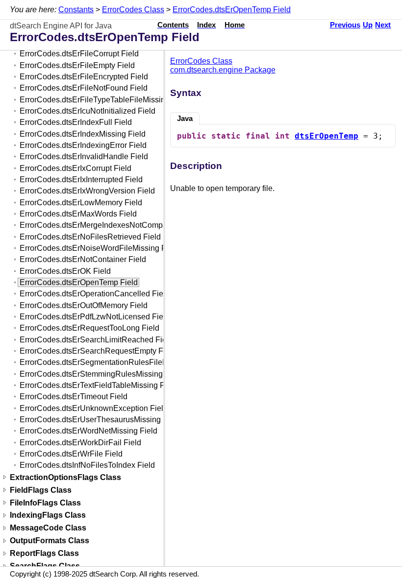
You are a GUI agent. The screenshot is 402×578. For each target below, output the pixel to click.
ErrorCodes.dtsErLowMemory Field (81, 202)
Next (383, 25)
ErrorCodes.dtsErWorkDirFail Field (80, 442)
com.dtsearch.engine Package (223, 70)
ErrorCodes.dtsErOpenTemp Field (232, 9)
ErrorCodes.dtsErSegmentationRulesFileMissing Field (114, 362)
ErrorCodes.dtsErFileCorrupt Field (79, 53)
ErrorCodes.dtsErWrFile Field (71, 454)
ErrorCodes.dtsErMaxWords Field (78, 214)
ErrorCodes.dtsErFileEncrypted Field (84, 76)
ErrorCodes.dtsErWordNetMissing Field (88, 431)
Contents (173, 25)
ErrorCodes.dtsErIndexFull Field (76, 122)
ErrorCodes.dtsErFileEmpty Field (77, 65)
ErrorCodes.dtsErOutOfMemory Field (84, 305)
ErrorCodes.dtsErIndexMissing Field (83, 134)
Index (206, 25)
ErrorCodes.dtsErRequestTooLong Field (89, 328)
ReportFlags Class (44, 554)
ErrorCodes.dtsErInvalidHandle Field (84, 156)
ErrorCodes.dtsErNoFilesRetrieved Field (90, 237)
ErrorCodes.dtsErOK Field (65, 271)
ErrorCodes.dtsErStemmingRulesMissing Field (101, 374)
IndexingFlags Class (48, 515)
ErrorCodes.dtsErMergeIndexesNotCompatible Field (110, 225)
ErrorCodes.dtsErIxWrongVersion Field (87, 191)
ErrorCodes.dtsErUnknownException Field (94, 408)
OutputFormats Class (49, 541)
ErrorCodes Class (133, 9)
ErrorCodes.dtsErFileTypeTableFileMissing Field (104, 100)
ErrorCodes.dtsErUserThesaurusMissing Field (100, 419)
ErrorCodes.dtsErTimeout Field (73, 396)
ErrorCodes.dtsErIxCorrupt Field (75, 168)
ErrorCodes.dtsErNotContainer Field (83, 259)
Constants (76, 9)
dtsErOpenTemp (326, 136)
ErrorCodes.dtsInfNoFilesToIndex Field (87, 465)
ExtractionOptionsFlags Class (65, 477)
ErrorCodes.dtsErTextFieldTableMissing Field (98, 385)
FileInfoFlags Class (45, 503)
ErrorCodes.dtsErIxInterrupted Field (81, 179)
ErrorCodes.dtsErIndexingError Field (83, 145)
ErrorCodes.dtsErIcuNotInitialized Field (87, 111)
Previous (345, 25)
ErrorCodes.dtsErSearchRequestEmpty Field (98, 351)
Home (235, 25)
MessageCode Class (48, 528)
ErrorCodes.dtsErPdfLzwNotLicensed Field (95, 317)
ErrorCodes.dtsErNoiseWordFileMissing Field (99, 248)
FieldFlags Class (41, 490)
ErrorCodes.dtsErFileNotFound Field (84, 88)
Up (368, 25)
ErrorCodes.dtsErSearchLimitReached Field (96, 340)
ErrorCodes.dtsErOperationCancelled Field (95, 293)
